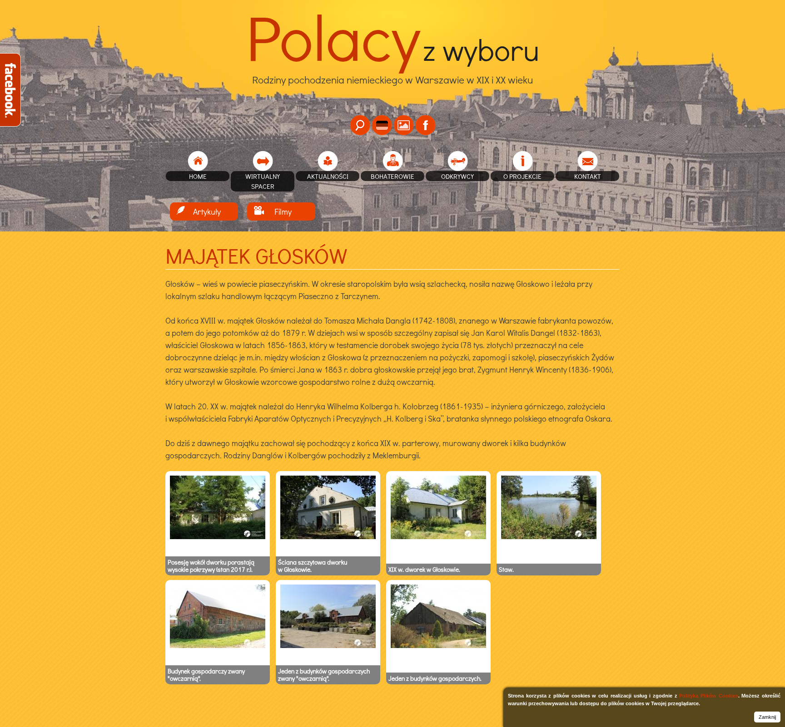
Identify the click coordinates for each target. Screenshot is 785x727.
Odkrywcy (457, 176)
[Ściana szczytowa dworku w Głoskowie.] (328, 536)
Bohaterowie (392, 176)
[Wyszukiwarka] (360, 125)
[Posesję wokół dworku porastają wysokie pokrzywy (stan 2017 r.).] (217, 536)
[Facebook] (425, 125)
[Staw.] (548, 536)
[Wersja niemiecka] (382, 125)
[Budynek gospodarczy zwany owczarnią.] (217, 645)
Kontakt (587, 176)
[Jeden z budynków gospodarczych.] (438, 645)
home (198, 176)
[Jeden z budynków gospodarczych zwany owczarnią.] (328, 645)
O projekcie (522, 176)
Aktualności (327, 176)
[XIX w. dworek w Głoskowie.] (438, 536)
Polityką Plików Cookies (708, 695)
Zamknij (767, 717)
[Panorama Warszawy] (403, 125)
